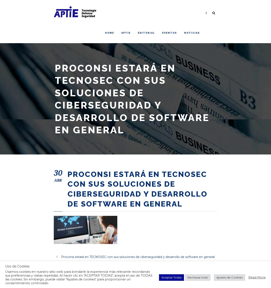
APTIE (126, 33)
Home (109, 33)
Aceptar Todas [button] (171, 277)
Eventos (169, 33)
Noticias (192, 33)
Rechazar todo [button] (198, 277)
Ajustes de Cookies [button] (229, 277)
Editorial (146, 33)
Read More (257, 277)
